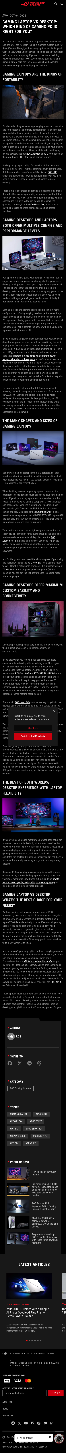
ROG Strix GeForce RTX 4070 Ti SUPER (34, 673)
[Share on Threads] (39, 1063)
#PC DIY (14, 1143)
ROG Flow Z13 (34, 562)
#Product (41, 1114)
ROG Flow (48, 153)
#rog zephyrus (34, 1128)
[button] (4, 4)
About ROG (7, 1402)
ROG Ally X (56, 982)
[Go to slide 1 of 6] (27, 1340)
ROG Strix (23, 157)
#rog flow (16, 1121)
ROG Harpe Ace (37, 204)
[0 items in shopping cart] (62, 4)
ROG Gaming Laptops (20, 1088)
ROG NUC (52, 172)
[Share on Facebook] (9, 1063)
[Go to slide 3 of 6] (32, 1340)
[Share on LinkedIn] (29, 1063)
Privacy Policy (9, 1442)
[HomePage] (4, 1353)
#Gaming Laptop (19, 1114)
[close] (54, 711)
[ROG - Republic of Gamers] (33, 4)
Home (5, 1409)
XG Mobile (7, 569)
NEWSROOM (7, 1415)
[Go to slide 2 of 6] (30, 1340)
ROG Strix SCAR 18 (44, 511)
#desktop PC (40, 1136)
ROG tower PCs (22, 702)
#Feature (31, 1143)
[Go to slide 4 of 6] (35, 1340)
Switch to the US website (33, 736)
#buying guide (17, 1136)
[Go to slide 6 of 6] (41, 1340)
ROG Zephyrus (33, 153)
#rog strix (36, 1121)
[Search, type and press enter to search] (56, 4)
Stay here (33, 728)
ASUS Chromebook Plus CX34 (37, 961)
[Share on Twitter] (19, 1063)
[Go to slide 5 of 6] (38, 1340)
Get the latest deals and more (18, 1388)
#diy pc (14, 1128)
